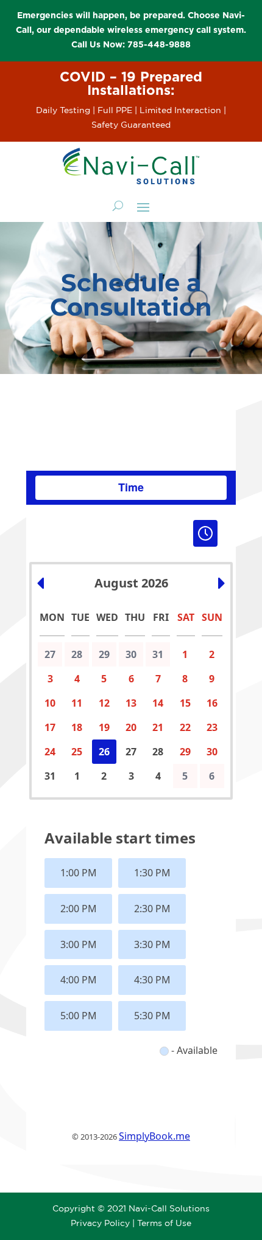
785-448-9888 (159, 45)
